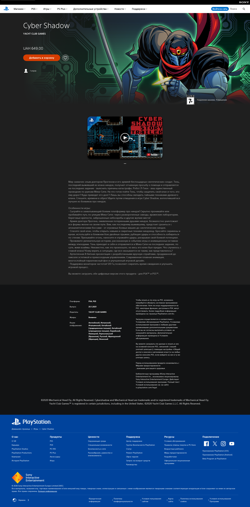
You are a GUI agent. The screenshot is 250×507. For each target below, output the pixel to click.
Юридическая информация (95, 500)
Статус (129, 449)
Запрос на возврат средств (138, 460)
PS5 (33, 8)
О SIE (14, 441)
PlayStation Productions (22, 453)
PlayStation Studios (20, 449)
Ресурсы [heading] (169, 436)
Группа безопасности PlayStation (140, 445)
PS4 (51, 445)
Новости (119, 8)
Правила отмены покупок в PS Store (180, 445)
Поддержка (138, 8)
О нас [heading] (15, 436)
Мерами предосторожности (148, 365)
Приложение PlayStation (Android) (217, 455)
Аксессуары (55, 457)
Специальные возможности (100, 445)
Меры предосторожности (175, 453)
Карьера (15, 445)
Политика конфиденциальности (123, 500)
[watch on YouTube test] (153, 154)
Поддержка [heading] (133, 436)
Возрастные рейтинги (174, 449)
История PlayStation (20, 460)
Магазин (18, 8)
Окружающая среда (97, 441)
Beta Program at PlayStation (214, 458)
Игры (46, 8)
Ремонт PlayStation (134, 453)
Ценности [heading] (93, 436)
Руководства (131, 464)
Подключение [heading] (210, 436)
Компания (16, 457)
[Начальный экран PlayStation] (6, 8)
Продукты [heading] (56, 436)
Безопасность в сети (97, 449)
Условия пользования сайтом (151, 500)
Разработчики (170, 457)
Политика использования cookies (191, 500)
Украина (21, 500)
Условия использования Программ (220, 500)
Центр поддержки (134, 441)
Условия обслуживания (174, 441)
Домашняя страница (21, 429)
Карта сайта (170, 500)
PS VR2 (53, 449)
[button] (125, 138)
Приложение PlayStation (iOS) (215, 451)
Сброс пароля (132, 457)
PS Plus (61, 8)
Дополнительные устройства (90, 8)
